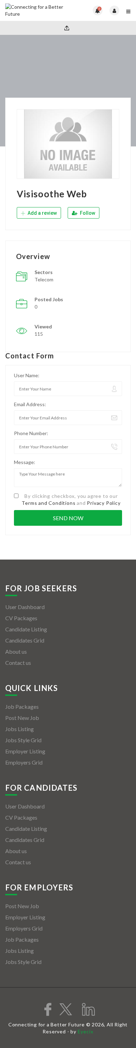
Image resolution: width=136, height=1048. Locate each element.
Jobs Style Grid (23, 740)
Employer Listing (25, 751)
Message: (24, 462)
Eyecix (85, 1031)
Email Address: (30, 404)
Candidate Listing (26, 629)
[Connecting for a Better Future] (36, 10)
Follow (87, 213)
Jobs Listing (19, 729)
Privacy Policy (103, 503)
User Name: (26, 375)
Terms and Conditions (48, 503)
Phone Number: (31, 433)
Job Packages (22, 706)
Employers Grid (24, 762)
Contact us (18, 662)
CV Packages (21, 618)
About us (16, 651)
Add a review (42, 213)
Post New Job (22, 717)
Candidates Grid (24, 640)
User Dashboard (25, 606)
